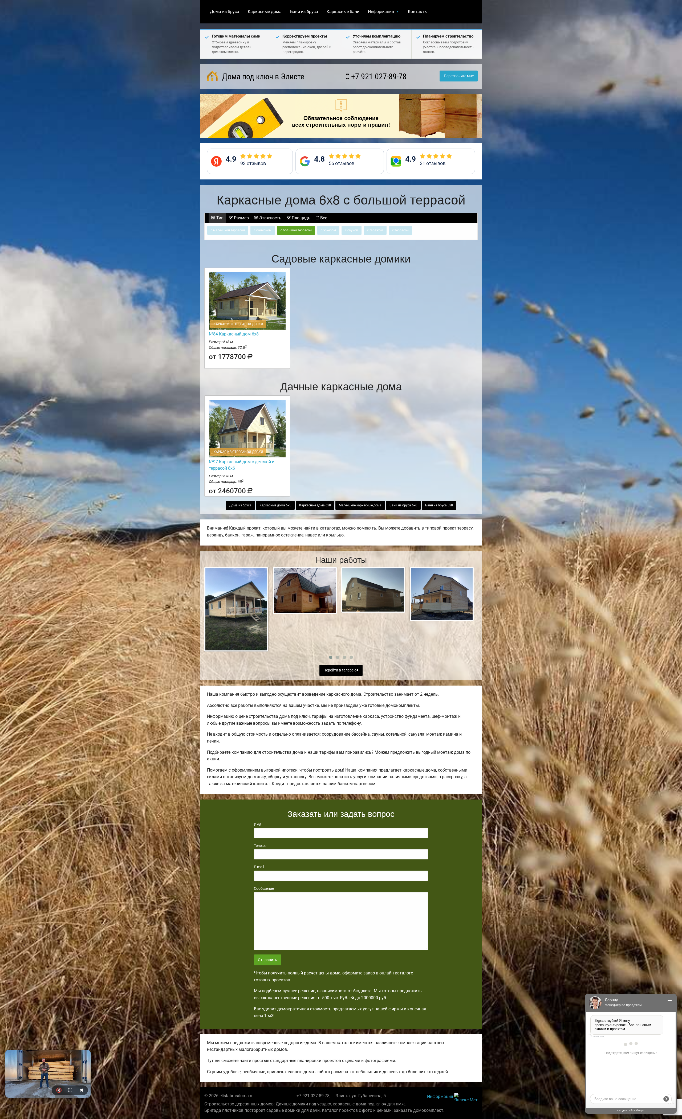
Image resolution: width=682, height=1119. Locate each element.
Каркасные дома (265, 11)
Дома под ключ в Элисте (262, 76)
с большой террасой (296, 230)
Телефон (261, 845)
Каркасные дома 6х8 (315, 505)
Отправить (267, 960)
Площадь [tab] (300, 217)
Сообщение (264, 888)
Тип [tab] (219, 217)
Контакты (418, 11)
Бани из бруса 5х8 (439, 505)
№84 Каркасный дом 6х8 (234, 334)
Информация (381, 11)
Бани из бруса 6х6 (403, 505)
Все (323, 217)
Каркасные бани (343, 11)
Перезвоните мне (459, 76)
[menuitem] (224, 12)
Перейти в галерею (340, 670)
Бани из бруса (304, 11)
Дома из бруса (224, 11)
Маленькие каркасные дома (360, 505)
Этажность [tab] (269, 217)
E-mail (259, 867)
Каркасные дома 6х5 (275, 505)
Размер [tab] (241, 217)
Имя (257, 824)
